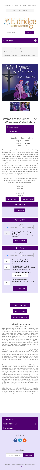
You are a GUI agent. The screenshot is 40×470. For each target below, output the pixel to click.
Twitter (20, 440)
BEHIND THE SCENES (20, 317)
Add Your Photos (28, 199)
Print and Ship (13, 227)
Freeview (21, 210)
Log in (25, 6)
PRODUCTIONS (20, 311)
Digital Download (27, 227)
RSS (25, 440)
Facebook (15, 440)
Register (18, 6)
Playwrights (8, 6)
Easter (18, 188)
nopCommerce (23, 467)
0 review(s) (20, 195)
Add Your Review (12, 199)
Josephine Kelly (27, 138)
